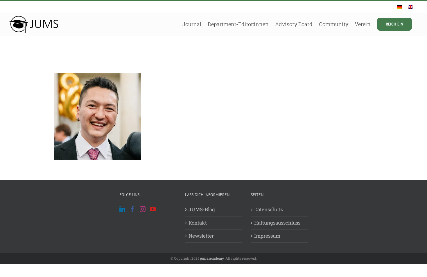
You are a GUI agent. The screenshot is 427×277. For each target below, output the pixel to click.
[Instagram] (143, 209)
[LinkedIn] (122, 209)
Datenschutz (268, 209)
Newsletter (201, 235)
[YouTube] (153, 209)
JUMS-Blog (202, 209)
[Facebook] (132, 209)
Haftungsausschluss (277, 222)
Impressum (267, 235)
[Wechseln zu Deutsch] (399, 6)
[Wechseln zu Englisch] (410, 6)
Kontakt (198, 222)
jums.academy (212, 258)
